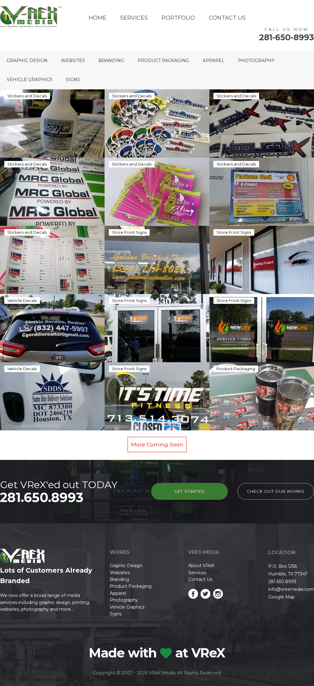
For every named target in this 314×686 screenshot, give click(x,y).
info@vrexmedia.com (291, 589)
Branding (111, 60)
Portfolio (178, 17)
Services (134, 17)
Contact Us (227, 17)
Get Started (189, 491)
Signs (73, 79)
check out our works (275, 491)
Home (97, 17)
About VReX (201, 565)
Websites (73, 60)
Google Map (281, 597)
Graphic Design (27, 60)
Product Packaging (163, 60)
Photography (256, 60)
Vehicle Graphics (29, 79)
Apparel (213, 60)
